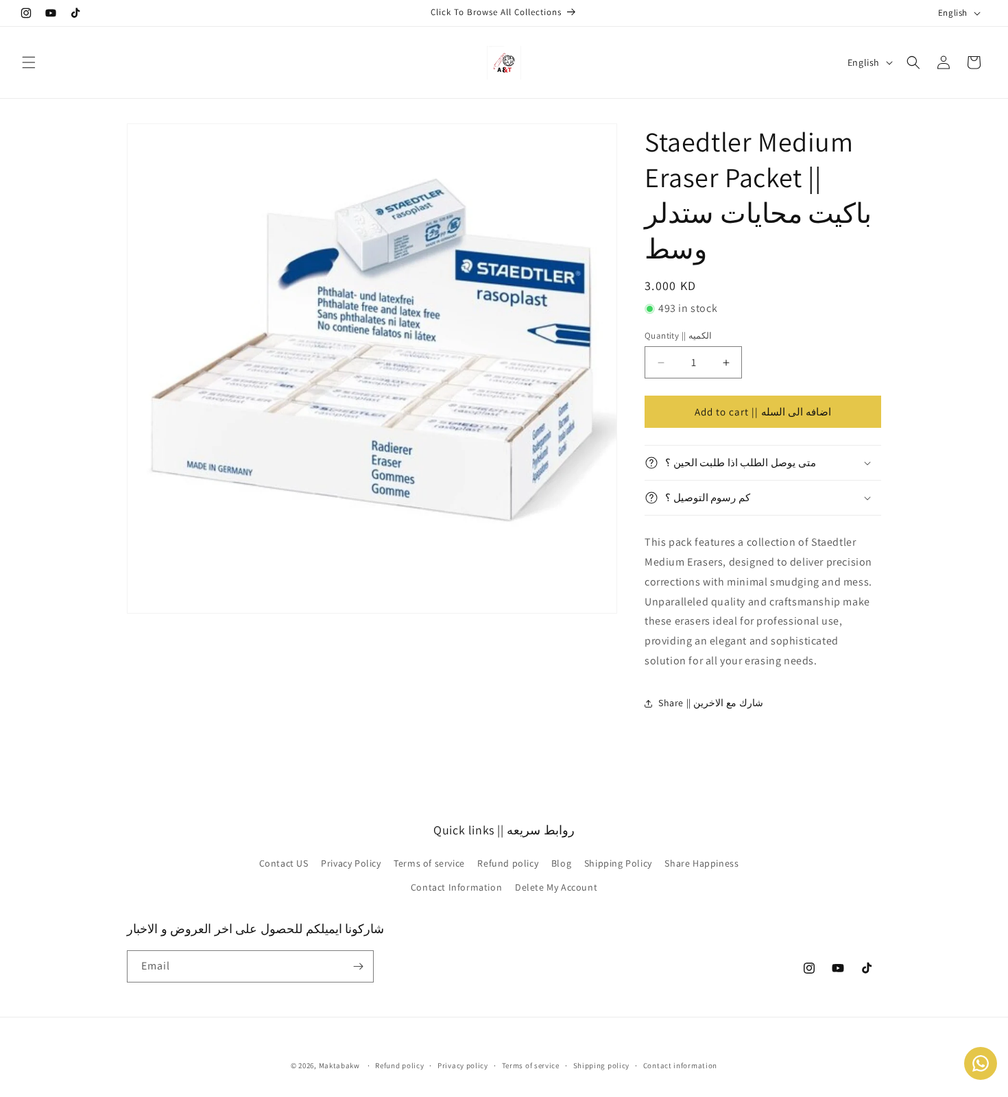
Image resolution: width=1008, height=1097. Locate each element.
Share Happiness (701, 863)
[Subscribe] (358, 966)
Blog (561, 863)
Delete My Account (556, 887)
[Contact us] (980, 1063)
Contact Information (456, 887)
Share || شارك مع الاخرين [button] (710, 703)
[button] (29, 62)
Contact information (680, 1065)
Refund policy (507, 863)
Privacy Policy (351, 863)
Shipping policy (601, 1065)
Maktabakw (339, 1065)
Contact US (284, 863)
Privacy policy (462, 1065)
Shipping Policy (618, 863)
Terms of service (429, 863)
